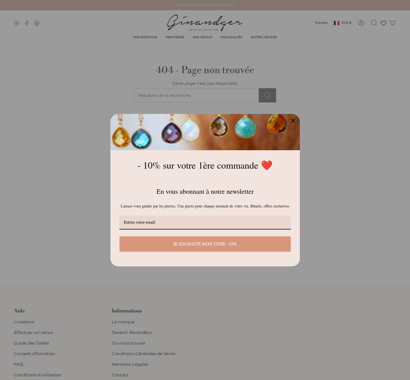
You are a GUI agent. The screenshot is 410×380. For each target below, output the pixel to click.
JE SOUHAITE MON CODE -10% (205, 244)
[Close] (293, 120)
